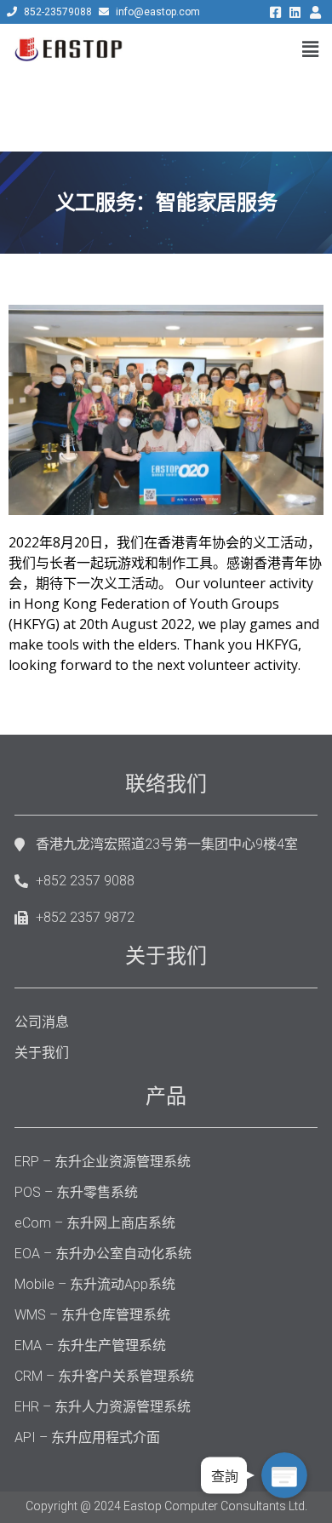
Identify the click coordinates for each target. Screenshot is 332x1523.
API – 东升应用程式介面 (87, 1437)
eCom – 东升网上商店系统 (94, 1223)
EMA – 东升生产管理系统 (90, 1345)
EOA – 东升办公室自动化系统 (103, 1253)
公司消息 (41, 1022)
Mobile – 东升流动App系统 (94, 1284)
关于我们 (41, 1053)
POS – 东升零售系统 (76, 1192)
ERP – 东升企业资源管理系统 (102, 1162)
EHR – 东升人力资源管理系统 (102, 1407)
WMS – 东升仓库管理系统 (92, 1315)
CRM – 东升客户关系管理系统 (104, 1376)
